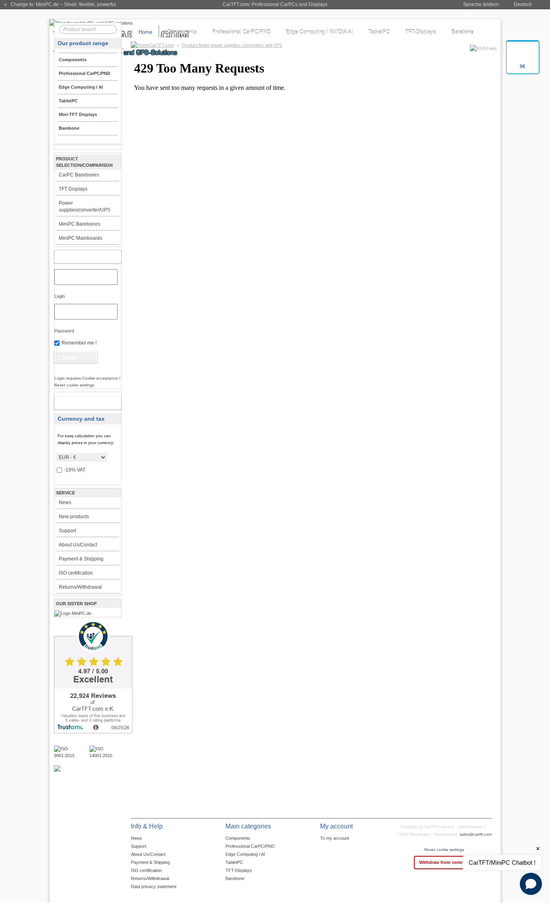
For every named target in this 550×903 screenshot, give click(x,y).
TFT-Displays (420, 32)
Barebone (462, 32)
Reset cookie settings (444, 849)
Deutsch (523, 4)
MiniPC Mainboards (80, 238)
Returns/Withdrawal (80, 587)
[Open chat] (531, 884)
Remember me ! (79, 343)
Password (64, 330)
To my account (334, 838)
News (65, 502)
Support (67, 530)
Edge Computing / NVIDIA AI (319, 32)
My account (79, 256)
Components (182, 32)
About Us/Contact (78, 545)
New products (74, 516)
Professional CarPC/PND (241, 32)
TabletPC (379, 32)
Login (59, 296)
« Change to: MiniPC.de (60, 4)
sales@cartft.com (476, 834)
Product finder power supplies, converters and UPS (232, 45)
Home (145, 32)
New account (79, 403)
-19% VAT (74, 470)
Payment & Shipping (81, 559)
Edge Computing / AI (245, 854)
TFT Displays (73, 189)
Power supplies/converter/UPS (84, 206)
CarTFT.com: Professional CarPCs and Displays (275, 4)
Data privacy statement (153, 886)
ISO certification (76, 573)
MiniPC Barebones (79, 224)
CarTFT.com (161, 45)
